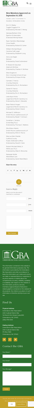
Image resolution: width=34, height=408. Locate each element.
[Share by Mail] (29, 170)
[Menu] (30, 3)
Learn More (21, 404)
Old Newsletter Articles (19, 21)
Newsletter (9, 21)
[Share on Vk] (23, 170)
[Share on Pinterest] (14, 170)
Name (29, 199)
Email (29, 205)
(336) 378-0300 (8, 320)
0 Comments (19, 18)
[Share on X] (11, 170)
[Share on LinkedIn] (17, 170)
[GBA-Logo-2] (14, 3)
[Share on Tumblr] (20, 170)
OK (12, 404)
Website (30, 210)
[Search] (26, 3)
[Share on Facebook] (7, 170)
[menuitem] (26, 3)
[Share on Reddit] (26, 170)
